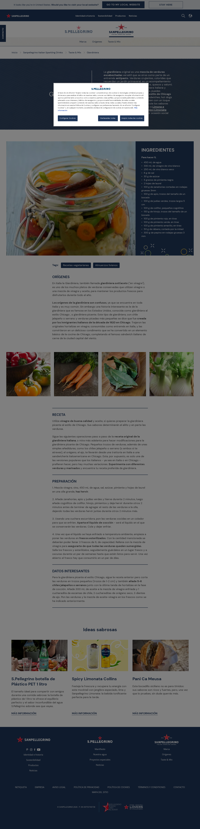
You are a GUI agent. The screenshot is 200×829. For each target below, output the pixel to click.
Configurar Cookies (68, 118)
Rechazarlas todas (108, 118)
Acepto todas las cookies (132, 118)
